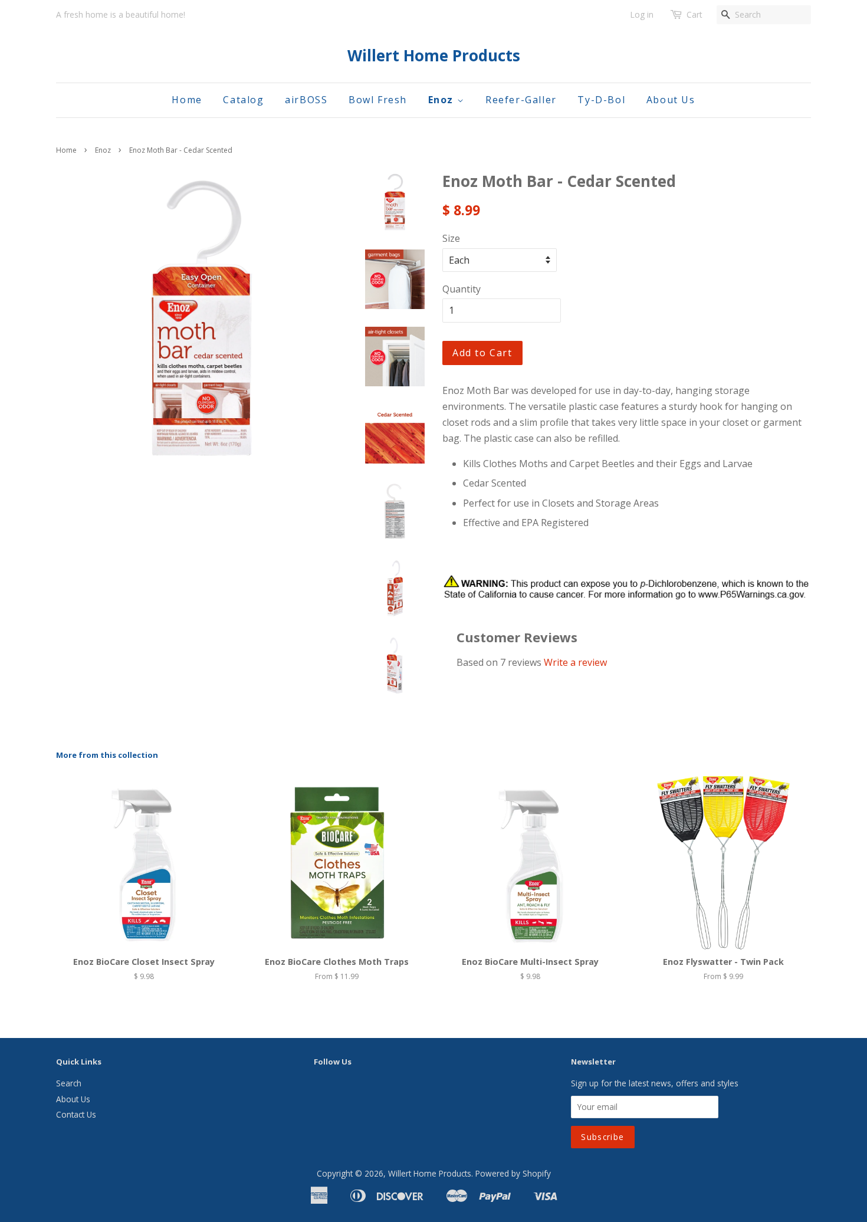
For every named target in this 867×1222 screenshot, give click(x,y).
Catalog (243, 99)
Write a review (575, 662)
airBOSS (306, 99)
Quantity (461, 288)
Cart (694, 14)
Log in (641, 14)
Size (451, 238)
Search (68, 1083)
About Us (670, 99)
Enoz (442, 99)
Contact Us (76, 1114)
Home (187, 99)
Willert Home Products (433, 56)
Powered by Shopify (513, 1173)
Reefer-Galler (521, 99)
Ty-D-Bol (601, 99)
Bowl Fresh (378, 99)
